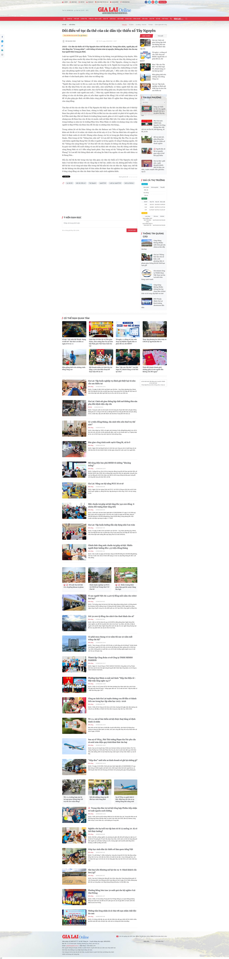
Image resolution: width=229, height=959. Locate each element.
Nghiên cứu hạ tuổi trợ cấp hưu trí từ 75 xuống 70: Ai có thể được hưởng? (112, 829)
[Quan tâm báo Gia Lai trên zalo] (149, 2)
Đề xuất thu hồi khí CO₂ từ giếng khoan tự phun (74, 586)
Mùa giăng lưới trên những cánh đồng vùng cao (159, 77)
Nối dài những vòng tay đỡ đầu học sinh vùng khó (99, 798)
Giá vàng (144, 213)
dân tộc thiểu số (80, 183)
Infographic (126, 2)
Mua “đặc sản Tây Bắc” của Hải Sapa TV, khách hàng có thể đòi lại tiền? (158, 68)
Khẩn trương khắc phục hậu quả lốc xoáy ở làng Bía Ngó (125, 587)
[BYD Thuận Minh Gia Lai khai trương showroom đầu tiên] (146, 301)
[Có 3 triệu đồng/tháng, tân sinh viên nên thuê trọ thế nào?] (74, 429)
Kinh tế (105, 18)
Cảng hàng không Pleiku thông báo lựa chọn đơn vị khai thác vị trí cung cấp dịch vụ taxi (153, 289)
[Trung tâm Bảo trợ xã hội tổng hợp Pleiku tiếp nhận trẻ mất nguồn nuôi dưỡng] (74, 815)
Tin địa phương (152, 97)
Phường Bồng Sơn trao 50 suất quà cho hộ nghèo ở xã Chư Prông (111, 891)
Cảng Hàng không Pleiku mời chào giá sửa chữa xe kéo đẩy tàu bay (153, 245)
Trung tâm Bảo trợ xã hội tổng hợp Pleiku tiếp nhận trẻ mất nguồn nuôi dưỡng (112, 809)
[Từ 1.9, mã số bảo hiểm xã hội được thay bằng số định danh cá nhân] (74, 726)
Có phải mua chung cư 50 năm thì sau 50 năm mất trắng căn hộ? (110, 638)
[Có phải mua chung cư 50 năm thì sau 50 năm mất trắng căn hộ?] (74, 644)
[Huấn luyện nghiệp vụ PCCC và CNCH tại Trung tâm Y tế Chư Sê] (99, 575)
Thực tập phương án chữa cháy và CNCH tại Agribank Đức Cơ (154, 340)
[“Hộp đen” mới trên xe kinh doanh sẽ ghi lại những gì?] (74, 767)
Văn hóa (145, 18)
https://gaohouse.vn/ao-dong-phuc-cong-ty (153, 384)
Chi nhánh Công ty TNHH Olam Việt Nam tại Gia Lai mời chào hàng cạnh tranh (153, 275)
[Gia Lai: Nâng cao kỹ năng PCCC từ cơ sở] (74, 490)
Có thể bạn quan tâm (76, 318)
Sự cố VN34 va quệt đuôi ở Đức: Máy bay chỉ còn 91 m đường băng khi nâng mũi (124, 799)
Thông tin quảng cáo (153, 235)
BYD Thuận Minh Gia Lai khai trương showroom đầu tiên (152, 303)
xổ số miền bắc (145, 381)
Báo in (82, 2)
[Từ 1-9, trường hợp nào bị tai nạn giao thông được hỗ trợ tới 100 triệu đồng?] (73, 787)
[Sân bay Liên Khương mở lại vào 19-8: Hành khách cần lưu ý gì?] (74, 877)
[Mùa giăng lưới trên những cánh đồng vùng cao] (145, 77)
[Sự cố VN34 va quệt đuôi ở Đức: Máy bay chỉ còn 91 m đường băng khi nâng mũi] (125, 787)
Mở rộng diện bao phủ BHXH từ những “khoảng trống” (109, 464)
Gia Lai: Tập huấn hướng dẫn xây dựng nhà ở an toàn (111, 525)
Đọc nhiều (146, 36)
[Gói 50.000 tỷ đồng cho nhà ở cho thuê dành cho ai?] (74, 623)
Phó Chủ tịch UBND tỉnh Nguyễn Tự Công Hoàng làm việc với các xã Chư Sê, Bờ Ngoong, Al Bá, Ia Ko (153, 126)
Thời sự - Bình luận (95, 18)
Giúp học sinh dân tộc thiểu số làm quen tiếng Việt (110, 849)
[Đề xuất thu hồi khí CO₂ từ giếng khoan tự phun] (73, 575)
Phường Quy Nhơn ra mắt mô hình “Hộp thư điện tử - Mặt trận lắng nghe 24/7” (112, 679)
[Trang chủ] (64, 19)
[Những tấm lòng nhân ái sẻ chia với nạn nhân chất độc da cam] (74, 918)
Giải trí (151, 18)
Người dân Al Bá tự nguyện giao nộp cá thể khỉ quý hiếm (159, 152)
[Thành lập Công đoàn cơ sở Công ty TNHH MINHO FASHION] (74, 664)
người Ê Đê (103, 183)
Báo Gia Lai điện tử (114, 10)
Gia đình (131, 24)
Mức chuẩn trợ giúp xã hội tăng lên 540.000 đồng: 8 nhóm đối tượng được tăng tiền (111, 505)
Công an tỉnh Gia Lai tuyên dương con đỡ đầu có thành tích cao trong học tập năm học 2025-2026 (112, 699)
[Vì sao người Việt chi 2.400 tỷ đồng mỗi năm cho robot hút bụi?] (74, 603)
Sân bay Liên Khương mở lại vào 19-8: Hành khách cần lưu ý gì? (112, 871)
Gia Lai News (178, 19)
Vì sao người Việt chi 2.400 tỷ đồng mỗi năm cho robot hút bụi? (112, 597)
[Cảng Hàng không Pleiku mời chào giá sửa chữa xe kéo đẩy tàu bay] (146, 243)
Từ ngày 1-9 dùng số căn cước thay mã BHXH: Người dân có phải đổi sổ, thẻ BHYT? (153, 56)
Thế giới (76, 18)
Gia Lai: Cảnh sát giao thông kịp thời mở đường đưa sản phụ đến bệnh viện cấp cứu (153, 44)
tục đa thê (69, 183)
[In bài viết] (2, 55)
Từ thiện (150, 24)
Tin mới (160, 36)
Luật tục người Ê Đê (115, 183)
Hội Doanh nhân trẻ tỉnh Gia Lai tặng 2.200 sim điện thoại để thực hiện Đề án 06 (100, 369)
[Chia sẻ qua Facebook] (2, 37)
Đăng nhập (162, 2)
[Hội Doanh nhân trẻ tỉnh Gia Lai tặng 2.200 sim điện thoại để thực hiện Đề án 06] (101, 357)
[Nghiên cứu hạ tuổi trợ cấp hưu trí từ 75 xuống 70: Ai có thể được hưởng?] (74, 835)
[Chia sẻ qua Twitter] (2, 46)
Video (66, 2)
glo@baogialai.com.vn (72, 945)
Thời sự (69, 18)
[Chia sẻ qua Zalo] (2, 41)
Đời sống (72, 24)
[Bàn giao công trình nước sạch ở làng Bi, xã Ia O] (74, 449)
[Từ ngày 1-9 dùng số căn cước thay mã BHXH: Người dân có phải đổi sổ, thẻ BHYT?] (145, 54)
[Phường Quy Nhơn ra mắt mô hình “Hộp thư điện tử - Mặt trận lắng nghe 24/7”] (74, 685)
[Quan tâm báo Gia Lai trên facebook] (146, 2)
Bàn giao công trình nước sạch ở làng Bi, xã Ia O (109, 442)
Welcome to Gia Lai (102, 2)
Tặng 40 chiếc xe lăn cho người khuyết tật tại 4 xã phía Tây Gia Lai (153, 111)
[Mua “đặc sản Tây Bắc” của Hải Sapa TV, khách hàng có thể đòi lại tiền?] (145, 67)
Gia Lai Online (75, 936)
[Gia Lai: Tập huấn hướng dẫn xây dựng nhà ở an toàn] (74, 532)
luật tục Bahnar (129, 183)
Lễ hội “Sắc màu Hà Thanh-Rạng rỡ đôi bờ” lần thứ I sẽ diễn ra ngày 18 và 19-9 (74, 342)
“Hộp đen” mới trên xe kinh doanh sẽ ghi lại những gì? (112, 760)
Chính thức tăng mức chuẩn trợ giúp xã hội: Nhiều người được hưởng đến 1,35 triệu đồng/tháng (110, 546)
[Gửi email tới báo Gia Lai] (156, 2)
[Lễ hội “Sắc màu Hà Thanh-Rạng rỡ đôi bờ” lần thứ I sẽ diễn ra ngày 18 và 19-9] (74, 329)
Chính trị (84, 18)
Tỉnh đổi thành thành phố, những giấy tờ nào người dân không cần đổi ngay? (153, 369)
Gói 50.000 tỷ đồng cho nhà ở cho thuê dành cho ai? (111, 616)
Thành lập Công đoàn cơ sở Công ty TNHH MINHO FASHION (110, 658)
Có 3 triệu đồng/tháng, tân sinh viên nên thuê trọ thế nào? (111, 423)
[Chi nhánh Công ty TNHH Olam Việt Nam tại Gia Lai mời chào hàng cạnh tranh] (146, 273)
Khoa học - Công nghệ (132, 18)
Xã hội (158, 18)
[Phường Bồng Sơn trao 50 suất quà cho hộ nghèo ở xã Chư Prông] (74, 897)
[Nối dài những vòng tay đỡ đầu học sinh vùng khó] (99, 787)
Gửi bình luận (132, 230)
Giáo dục (113, 18)
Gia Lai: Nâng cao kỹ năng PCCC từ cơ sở (105, 483)
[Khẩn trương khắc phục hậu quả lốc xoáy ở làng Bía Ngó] (125, 575)
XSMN (163, 381)
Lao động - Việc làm (141, 24)
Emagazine (115, 2)
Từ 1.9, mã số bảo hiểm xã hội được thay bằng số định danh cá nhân (111, 720)
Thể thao (165, 18)
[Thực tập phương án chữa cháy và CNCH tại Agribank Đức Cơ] (155, 329)
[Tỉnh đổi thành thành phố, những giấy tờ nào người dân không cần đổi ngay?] (155, 357)
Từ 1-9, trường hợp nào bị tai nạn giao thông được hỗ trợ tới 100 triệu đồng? (73, 799)
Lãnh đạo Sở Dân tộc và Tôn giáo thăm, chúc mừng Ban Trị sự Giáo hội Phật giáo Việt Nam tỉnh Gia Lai (101, 343)
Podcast (90, 2)
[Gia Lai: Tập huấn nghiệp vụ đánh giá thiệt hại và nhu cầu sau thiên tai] (145, 86)
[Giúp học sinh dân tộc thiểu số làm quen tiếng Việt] (74, 856)
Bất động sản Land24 (155, 381)
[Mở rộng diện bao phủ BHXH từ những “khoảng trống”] (74, 470)
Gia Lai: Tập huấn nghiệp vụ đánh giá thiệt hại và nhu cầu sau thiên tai (159, 87)
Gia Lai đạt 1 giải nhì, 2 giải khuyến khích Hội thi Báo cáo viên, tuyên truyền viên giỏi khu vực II (153, 166)
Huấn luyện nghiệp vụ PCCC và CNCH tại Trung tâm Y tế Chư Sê (99, 587)
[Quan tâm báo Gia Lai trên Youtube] (153, 2)
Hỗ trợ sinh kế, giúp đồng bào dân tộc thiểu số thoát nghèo (159, 140)
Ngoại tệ (144, 198)
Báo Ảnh (74, 2)
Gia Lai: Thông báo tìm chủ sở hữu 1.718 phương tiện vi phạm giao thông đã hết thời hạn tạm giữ (153, 260)
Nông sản (144, 184)
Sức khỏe (120, 18)
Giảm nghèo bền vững (161, 24)
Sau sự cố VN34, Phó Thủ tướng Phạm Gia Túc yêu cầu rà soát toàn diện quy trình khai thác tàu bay (112, 740)
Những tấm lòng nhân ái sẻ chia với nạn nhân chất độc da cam (112, 912)
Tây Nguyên (92, 183)
